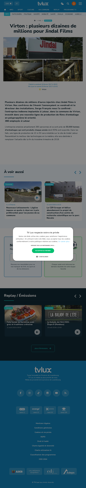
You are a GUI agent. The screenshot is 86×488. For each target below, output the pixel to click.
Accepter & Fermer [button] (43, 251)
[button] (43, 245)
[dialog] (43, 244)
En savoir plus (63, 241)
